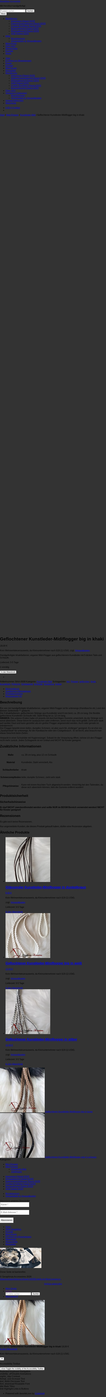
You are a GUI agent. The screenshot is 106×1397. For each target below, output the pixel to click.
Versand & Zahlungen (16, 93)
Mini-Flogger (12, 1164)
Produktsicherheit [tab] (14, 694)
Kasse (9, 63)
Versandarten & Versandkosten (26, 41)
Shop (8, 1227)
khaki (93, 681)
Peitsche (16, 684)
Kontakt (9, 51)
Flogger (74, 681)
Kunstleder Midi (28, 115)
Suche (9, 1291)
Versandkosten (82, 650)
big (68, 681)
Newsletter (11, 70)
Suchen (30, 11)
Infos (8, 36)
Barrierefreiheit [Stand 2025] (25, 28)
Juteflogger (16, 1172)
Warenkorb (11, 103)
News (8, 53)
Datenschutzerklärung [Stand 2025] (28, 23)
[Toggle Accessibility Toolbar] (2, 1358)
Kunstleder (5, 684)
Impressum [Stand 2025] (23, 21)
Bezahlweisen (18, 38)
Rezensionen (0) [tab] (14, 696)
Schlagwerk (27, 684)
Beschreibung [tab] (12, 689)
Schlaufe (38, 684)
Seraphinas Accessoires (10, 1)
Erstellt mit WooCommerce (48, 1279)
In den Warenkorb (8, 672)
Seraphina (49, 684)
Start (8, 58)
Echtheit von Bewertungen (18, 61)
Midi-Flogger (12, 115)
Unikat (58, 684)
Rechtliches (11, 18)
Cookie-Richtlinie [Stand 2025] (26, 26)
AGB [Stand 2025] (20, 33)
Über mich (11, 46)
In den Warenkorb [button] (14, 912)
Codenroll (40, 1393)
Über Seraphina (13, 1229)
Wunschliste (12, 48)
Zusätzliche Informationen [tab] (18, 691)
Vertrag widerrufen (14, 100)
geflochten (84, 681)
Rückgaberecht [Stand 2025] (25, 31)
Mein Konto (11, 43)
